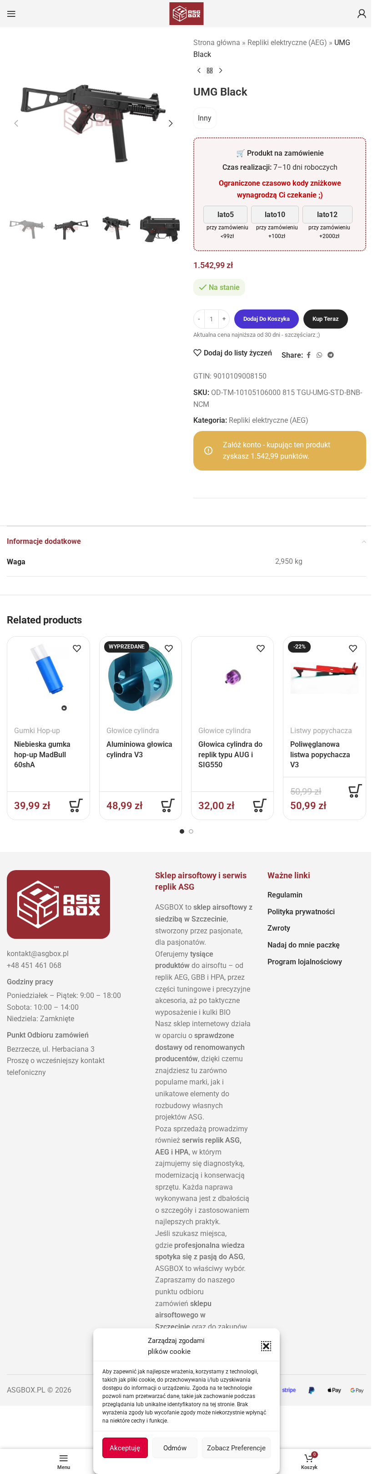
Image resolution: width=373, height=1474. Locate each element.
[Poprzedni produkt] (198, 71)
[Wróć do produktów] (209, 71)
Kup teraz (326, 318)
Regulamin (284, 895)
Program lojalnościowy (304, 961)
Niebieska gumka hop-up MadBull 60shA (42, 754)
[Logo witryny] (186, 13)
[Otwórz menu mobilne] (11, 14)
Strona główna (216, 42)
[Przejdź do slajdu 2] (191, 831)
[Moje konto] (362, 14)
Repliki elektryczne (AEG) (287, 42)
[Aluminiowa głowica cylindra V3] (140, 678)
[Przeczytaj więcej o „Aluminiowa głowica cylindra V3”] (168, 805)
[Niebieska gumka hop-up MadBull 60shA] (48, 678)
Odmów (174, 1448)
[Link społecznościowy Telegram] (331, 355)
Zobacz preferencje (236, 1448)
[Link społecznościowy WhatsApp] (319, 355)
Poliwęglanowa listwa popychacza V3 (320, 754)
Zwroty (278, 928)
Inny (205, 118)
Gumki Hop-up (37, 730)
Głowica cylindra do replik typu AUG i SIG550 (230, 754)
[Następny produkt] (220, 71)
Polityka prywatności (301, 911)
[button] (266, 1346)
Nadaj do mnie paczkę (303, 945)
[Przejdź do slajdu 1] (182, 831)
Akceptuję (125, 1448)
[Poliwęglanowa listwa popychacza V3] (324, 678)
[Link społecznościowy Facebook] (308, 355)
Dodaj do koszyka (266, 318)
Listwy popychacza (321, 730)
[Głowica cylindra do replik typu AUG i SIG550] (232, 678)
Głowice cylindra (132, 730)
